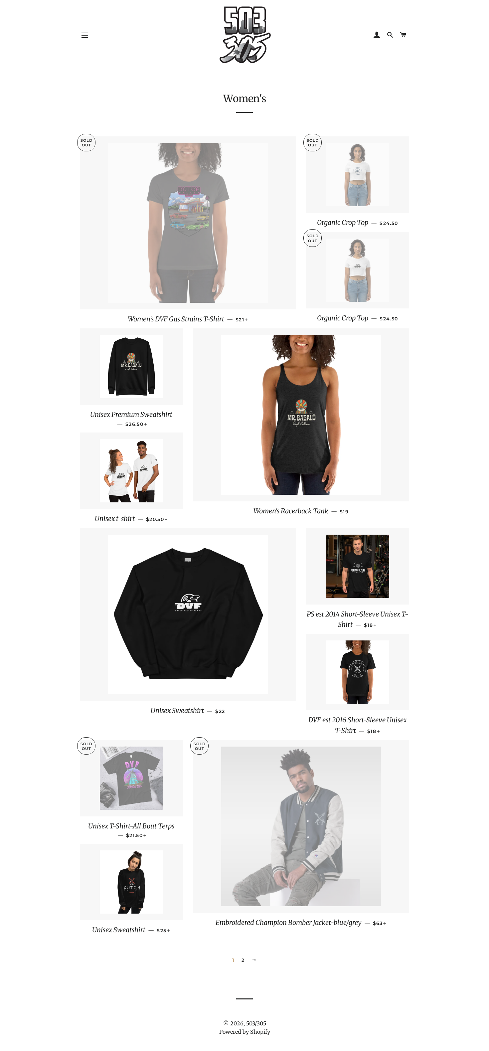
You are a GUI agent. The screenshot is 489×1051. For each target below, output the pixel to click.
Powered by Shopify (244, 1031)
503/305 (256, 1023)
